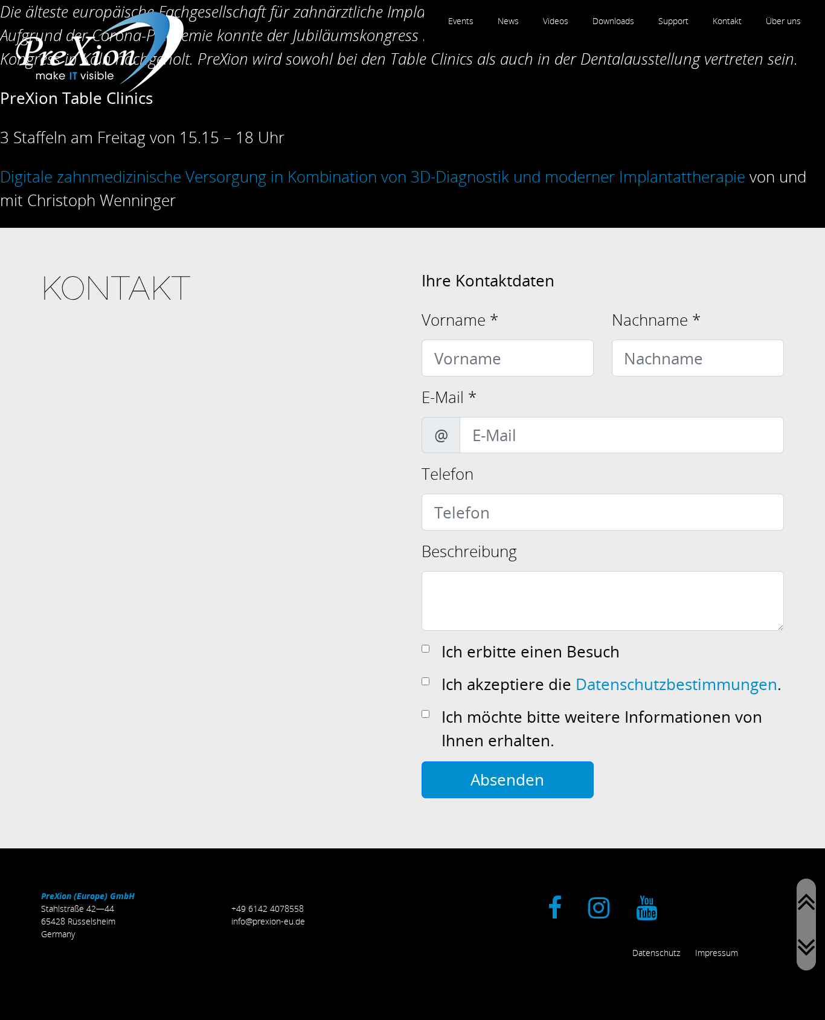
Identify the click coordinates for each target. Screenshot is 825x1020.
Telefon (447, 474)
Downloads (613, 21)
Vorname (460, 320)
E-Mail (449, 397)
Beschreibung (469, 551)
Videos (555, 21)
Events (460, 21)
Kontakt (727, 21)
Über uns (783, 21)
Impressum (716, 952)
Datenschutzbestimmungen (676, 684)
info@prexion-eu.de (268, 921)
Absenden (507, 779)
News (508, 21)
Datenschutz (656, 952)
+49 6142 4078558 (267, 908)
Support (673, 21)
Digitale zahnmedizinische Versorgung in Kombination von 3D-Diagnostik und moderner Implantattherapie (372, 176)
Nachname (656, 320)
